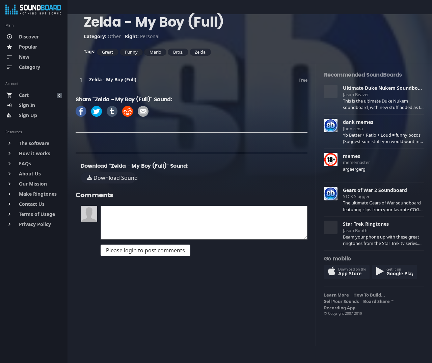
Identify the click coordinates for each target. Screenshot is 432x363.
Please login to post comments (145, 250)
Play (82, 80)
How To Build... (370, 295)
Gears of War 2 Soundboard (375, 190)
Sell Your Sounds (342, 301)
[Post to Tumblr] (112, 111)
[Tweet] (96, 111)
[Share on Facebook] (81, 111)
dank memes (358, 122)
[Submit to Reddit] (127, 111)
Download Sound (114, 178)
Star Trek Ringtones (366, 224)
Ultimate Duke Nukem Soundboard (384, 88)
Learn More (337, 295)
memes (351, 156)
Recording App (340, 308)
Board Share (378, 301)
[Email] (143, 111)
